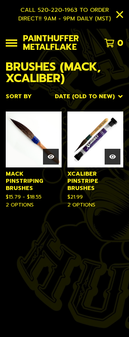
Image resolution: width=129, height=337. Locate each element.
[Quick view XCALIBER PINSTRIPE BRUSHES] (112, 157)
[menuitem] (64, 96)
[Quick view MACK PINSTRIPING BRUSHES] (51, 157)
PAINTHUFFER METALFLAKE (51, 42)
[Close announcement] (119, 14)
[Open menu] (11, 43)
